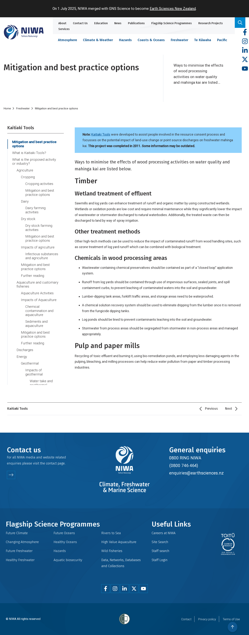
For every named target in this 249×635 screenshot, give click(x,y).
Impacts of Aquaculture (39, 300)
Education (101, 23)
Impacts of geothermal (34, 372)
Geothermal (30, 363)
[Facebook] (245, 32)
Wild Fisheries (111, 551)
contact (51, 463)
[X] (245, 60)
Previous (211, 409)
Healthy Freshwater (20, 560)
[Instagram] (245, 41)
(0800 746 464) (183, 465)
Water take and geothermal (41, 383)
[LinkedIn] (245, 50)
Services (64, 29)
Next (228, 409)
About (62, 23)
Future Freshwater (19, 551)
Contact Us (80, 23)
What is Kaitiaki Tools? (29, 153)
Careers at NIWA (164, 533)
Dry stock (28, 219)
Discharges (25, 350)
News (117, 23)
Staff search (160, 551)
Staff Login (160, 560)
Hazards (125, 40)
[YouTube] (245, 69)
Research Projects (210, 23)
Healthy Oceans (65, 542)
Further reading (32, 276)
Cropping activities (39, 184)
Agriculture (25, 170)
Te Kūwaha (202, 40)
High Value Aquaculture (118, 542)
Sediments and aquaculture (36, 324)
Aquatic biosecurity (68, 560)
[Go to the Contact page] (11, 475)
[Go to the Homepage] (24, 32)
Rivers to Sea (111, 533)
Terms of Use (231, 619)
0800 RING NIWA (185, 457)
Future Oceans (64, 533)
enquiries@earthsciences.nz (196, 473)
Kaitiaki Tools (100, 134)
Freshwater (179, 40)
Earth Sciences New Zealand (173, 8)
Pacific (222, 40)
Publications (136, 23)
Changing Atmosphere (22, 542)
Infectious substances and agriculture (41, 256)
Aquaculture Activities (37, 293)
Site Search (160, 542)
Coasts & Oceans (151, 40)
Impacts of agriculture (38, 247)
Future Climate (17, 533)
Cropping (28, 177)
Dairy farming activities (35, 210)
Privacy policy (207, 619)
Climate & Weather (98, 40)
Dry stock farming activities (38, 228)
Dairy (25, 201)
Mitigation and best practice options (34, 144)
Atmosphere (67, 40)
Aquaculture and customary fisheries (37, 284)
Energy (22, 357)
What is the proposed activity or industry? (34, 162)
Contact (186, 619)
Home (7, 108)
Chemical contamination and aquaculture (39, 311)
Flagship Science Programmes (171, 23)
